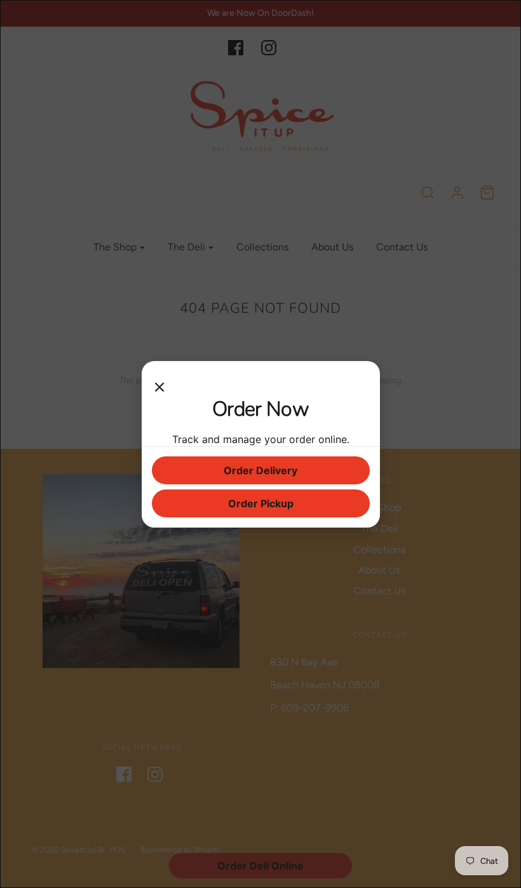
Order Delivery (260, 470)
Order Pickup (261, 503)
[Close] (159, 384)
